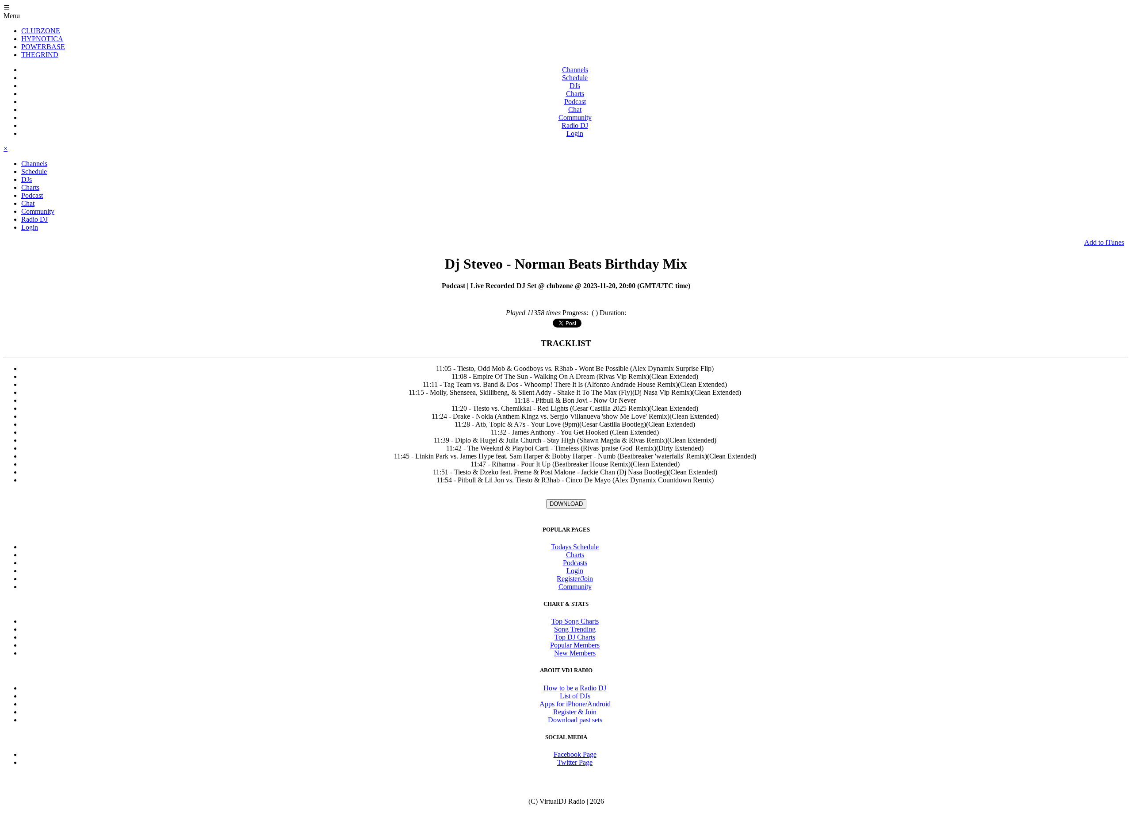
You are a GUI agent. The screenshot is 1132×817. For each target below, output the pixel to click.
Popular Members (575, 645)
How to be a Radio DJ (574, 688)
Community (575, 117)
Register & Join (575, 712)
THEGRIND (39, 54)
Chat (574, 109)
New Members (575, 653)
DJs (575, 85)
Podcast (575, 101)
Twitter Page (575, 762)
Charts (575, 93)
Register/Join (575, 578)
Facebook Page (575, 754)
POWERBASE (43, 46)
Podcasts (575, 563)
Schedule (575, 77)
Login (574, 133)
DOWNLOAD (566, 504)
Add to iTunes (1104, 242)
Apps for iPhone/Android (575, 704)
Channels (575, 69)
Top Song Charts (575, 621)
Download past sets (575, 720)
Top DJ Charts (575, 637)
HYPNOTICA (42, 38)
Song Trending (575, 629)
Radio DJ (575, 125)
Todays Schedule (575, 547)
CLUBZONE (40, 31)
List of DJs (575, 696)
